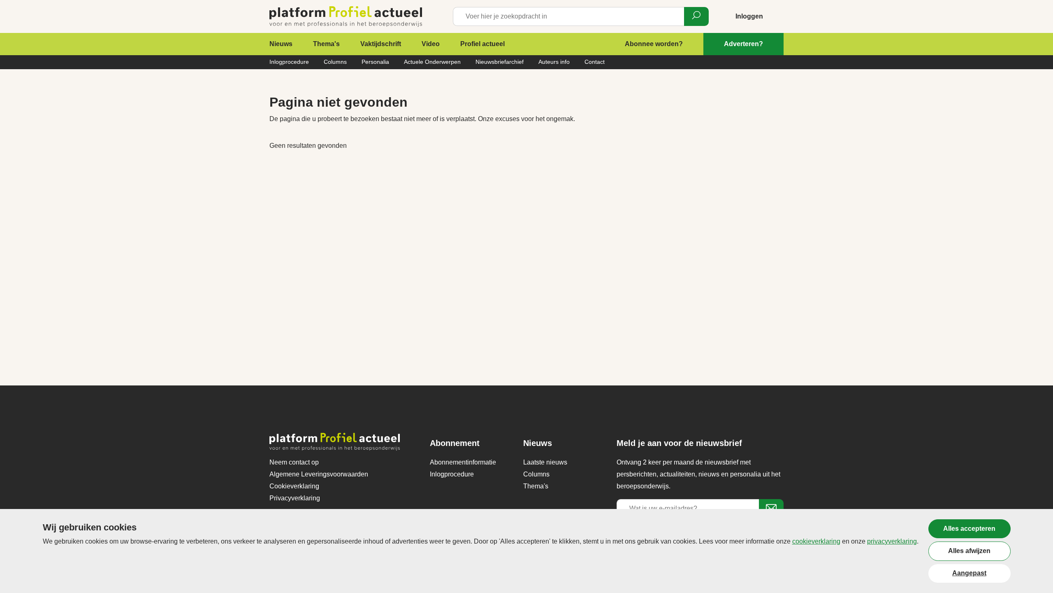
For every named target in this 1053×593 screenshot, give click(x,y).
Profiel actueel (482, 43)
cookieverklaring (816, 541)
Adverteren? (743, 43)
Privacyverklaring (294, 498)
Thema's (326, 43)
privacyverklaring (892, 541)
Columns (335, 61)
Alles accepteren (969, 528)
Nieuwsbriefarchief (499, 61)
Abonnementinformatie (463, 462)
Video (431, 43)
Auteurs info (554, 61)
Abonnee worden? (654, 43)
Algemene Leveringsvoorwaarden (318, 474)
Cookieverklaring (294, 486)
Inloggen (749, 16)
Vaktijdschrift (380, 43)
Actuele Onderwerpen (432, 61)
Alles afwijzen (969, 550)
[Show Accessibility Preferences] (1033, 573)
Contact (594, 61)
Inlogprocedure (289, 61)
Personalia (375, 61)
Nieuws (280, 43)
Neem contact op (294, 462)
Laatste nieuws (545, 462)
